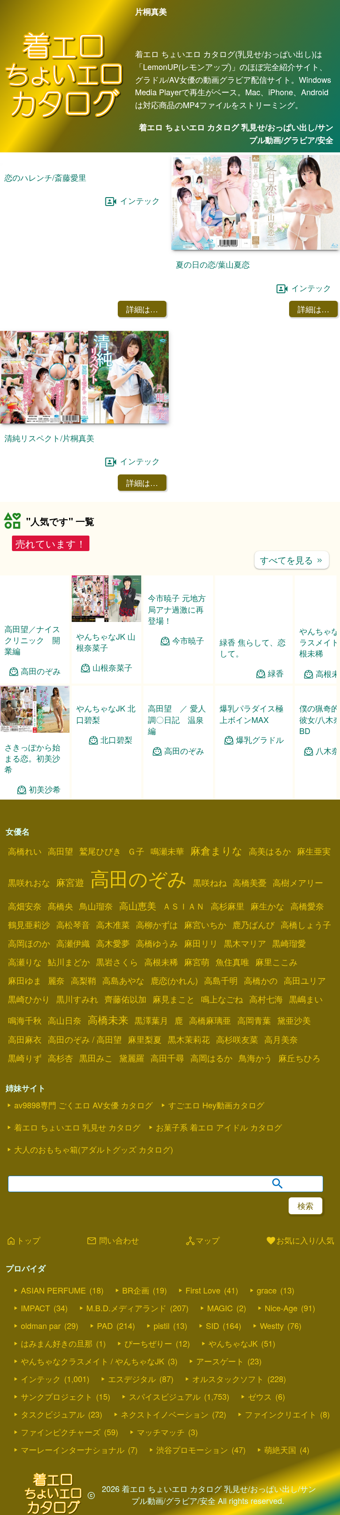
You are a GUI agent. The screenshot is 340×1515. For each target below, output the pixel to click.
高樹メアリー (298, 882)
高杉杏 (60, 1058)
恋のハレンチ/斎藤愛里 (45, 177)
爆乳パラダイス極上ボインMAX (251, 713)
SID (212, 1325)
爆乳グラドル (260, 739)
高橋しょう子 (306, 924)
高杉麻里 (227, 906)
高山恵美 (137, 905)
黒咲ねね (210, 882)
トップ (23, 1240)
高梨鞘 (83, 980)
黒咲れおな (29, 882)
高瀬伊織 (73, 943)
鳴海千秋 (25, 1020)
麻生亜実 (314, 851)
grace (267, 1290)
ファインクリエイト (281, 1414)
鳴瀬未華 (167, 851)
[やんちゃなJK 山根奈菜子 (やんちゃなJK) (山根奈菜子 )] (106, 619)
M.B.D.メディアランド (126, 1307)
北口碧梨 (116, 739)
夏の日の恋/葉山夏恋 (213, 264)
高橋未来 (108, 1019)
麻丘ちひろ (299, 1058)
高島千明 (221, 980)
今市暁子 (188, 640)
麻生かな (267, 906)
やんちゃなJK (233, 1343)
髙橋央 (60, 906)
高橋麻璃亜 (210, 1020)
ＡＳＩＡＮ (183, 906)
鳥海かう (255, 1058)
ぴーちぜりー (148, 1343)
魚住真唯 (232, 961)
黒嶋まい (306, 999)
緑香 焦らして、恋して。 (253, 647)
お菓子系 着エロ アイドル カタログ (219, 1127)
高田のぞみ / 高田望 (85, 1039)
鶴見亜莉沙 (29, 924)
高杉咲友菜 (237, 1039)
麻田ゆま (25, 980)
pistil (162, 1325)
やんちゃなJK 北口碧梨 (105, 713)
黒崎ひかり (29, 999)
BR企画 (135, 1290)
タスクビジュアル (53, 1414)
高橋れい (25, 851)
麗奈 (56, 980)
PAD (105, 1325)
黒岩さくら (117, 961)
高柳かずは (157, 924)
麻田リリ (201, 943)
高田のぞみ (41, 670)
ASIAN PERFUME (53, 1290)
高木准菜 (113, 924)
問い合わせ (112, 1240)
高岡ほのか (29, 943)
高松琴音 (73, 924)
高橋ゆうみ (157, 943)
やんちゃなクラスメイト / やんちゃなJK (92, 1360)
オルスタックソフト (228, 1378)
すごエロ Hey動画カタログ (216, 1104)
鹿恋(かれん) (174, 980)
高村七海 (266, 999)
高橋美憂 (250, 882)
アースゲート (220, 1360)
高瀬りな (25, 961)
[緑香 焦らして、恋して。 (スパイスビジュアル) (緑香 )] (254, 625)
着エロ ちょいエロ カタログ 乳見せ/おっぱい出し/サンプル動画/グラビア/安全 (236, 133)
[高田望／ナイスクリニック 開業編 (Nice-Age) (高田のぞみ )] (35, 611)
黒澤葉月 (151, 1020)
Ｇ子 (136, 851)
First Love (202, 1290)
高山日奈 (64, 1020)
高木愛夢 (113, 943)
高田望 (60, 851)
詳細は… (142, 309)
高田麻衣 (25, 1039)
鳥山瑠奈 (96, 906)
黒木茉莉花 (189, 1039)
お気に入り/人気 (300, 1240)
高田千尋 (167, 1058)
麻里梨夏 (145, 1039)
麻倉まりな (216, 850)
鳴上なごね (222, 999)
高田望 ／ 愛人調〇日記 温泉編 (177, 719)
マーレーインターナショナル (72, 1449)
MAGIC (220, 1307)
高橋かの (261, 980)
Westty (272, 1325)
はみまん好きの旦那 (57, 1343)
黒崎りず (25, 1058)
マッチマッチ (161, 1431)
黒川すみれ (77, 999)
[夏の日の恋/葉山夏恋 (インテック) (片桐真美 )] (255, 247)
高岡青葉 (254, 1020)
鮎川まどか (69, 961)
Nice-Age (281, 1307)
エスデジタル (132, 1378)
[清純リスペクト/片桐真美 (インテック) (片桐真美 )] (84, 421)
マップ (202, 1240)
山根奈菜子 (112, 667)
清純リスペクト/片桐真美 (49, 437)
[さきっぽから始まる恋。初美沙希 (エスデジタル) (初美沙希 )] (35, 730)
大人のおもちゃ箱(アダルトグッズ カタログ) (93, 1149)
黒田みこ (96, 1058)
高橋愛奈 (307, 906)
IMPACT (35, 1307)
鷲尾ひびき (100, 851)
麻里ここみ (276, 961)
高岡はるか (211, 1058)
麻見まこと (174, 999)
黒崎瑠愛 (289, 943)
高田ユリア (305, 980)
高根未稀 (161, 961)
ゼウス (260, 1396)
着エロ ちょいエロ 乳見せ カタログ (77, 1127)
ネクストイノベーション (165, 1414)
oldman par (41, 1325)
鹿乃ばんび (253, 924)
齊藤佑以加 (125, 999)
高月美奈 (281, 1039)
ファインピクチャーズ (60, 1431)
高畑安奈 (25, 906)
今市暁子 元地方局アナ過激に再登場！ (177, 608)
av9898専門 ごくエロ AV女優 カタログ (83, 1104)
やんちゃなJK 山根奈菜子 (105, 641)
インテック (140, 200)
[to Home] (64, 117)
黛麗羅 (131, 1058)
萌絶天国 (280, 1449)
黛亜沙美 (294, 1020)
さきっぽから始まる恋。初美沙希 (32, 758)
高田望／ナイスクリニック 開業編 (32, 639)
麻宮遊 (70, 882)
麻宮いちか (205, 924)
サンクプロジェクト (57, 1396)
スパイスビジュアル (165, 1396)
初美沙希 (45, 789)
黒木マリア (245, 943)
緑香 (276, 673)
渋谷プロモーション (192, 1449)
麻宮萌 (196, 961)
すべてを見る (292, 559)
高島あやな (123, 980)
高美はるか (270, 851)
